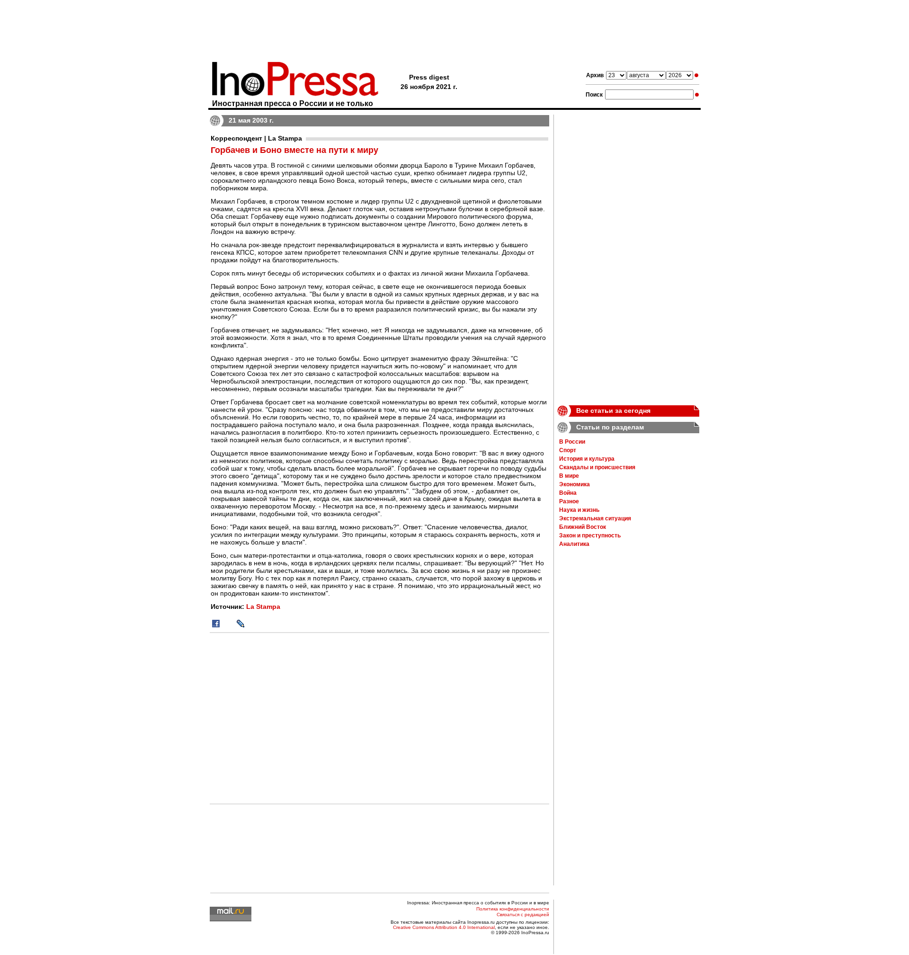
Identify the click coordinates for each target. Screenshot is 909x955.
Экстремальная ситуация (595, 518)
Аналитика (574, 544)
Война (568, 493)
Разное (569, 501)
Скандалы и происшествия (597, 467)
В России (572, 441)
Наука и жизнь (579, 510)
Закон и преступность (590, 535)
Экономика (574, 484)
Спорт (567, 450)
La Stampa (263, 606)
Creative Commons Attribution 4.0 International (444, 927)
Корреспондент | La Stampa (256, 138)
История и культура (587, 458)
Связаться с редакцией (523, 914)
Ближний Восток (582, 527)
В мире (569, 476)
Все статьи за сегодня (613, 410)
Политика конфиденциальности (512, 908)
